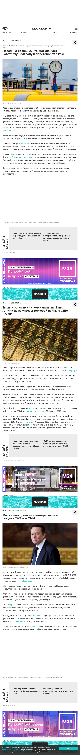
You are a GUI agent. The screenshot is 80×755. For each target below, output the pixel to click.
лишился (25, 143)
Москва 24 (40, 28)
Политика (23, 41)
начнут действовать (34, 411)
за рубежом (21, 460)
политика (5, 252)
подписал (34, 626)
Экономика (23, 303)
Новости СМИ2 (7, 287)
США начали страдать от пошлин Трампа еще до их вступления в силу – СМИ (56, 443)
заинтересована (26, 157)
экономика (12, 252)
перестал (13, 604)
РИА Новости (8, 130)
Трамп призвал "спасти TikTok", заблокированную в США (26, 691)
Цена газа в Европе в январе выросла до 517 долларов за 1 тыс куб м (26, 236)
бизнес (4, 705)
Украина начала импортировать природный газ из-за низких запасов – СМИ (56, 237)
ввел (34, 419)
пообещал (37, 615)
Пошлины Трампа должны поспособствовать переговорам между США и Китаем (25, 445)
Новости (12, 46)
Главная (5, 46)
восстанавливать (17, 621)
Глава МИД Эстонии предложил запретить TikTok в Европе (58, 691)
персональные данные (10, 750)
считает (13, 154)
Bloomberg (27, 581)
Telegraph (72, 370)
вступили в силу (27, 422)
